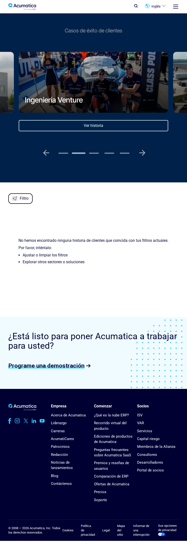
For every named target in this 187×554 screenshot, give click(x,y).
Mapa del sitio (121, 530)
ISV (140, 415)
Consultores (147, 454)
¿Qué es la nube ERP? (111, 415)
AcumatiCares (62, 439)
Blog (54, 476)
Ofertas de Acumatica (111, 484)
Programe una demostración (46, 365)
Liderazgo (59, 423)
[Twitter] (26, 420)
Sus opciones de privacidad (167, 528)
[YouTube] (42, 420)
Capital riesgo (148, 439)
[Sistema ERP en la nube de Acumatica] (22, 409)
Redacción (59, 454)
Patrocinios (60, 446)
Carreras (58, 431)
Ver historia (93, 125)
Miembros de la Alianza (156, 446)
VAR (140, 423)
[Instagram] (17, 420)
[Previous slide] (46, 152)
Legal (106, 530)
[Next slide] (142, 152)
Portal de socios (150, 470)
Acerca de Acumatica (68, 415)
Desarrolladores (150, 462)
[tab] (63, 153)
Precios (100, 492)
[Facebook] (9, 420)
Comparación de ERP (111, 476)
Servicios (144, 431)
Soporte (100, 500)
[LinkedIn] (34, 420)
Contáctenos (61, 483)
